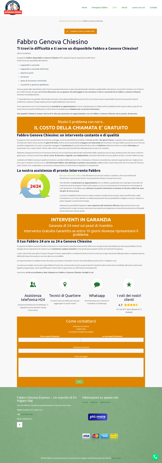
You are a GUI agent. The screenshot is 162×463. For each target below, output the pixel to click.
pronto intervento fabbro (71, 175)
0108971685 (81, 329)
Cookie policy (105, 402)
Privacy (85, 402)
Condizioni (94, 402)
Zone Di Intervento (73, 21)
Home (61, 21)
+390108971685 (27, 414)
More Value (116, 458)
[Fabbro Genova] (13, 7)
